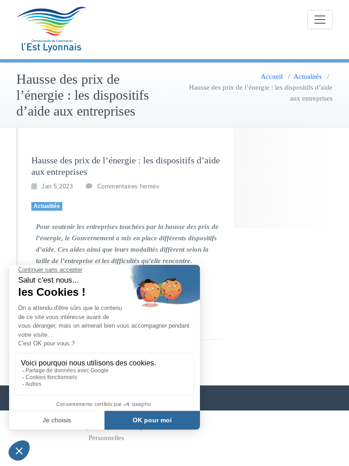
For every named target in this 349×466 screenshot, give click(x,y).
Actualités (308, 76)
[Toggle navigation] (320, 19)
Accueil (272, 76)
